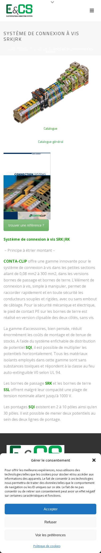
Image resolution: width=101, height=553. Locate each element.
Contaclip (43, 49)
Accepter (51, 509)
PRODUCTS (26, 49)
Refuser (50, 522)
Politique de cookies (46, 546)
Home (12, 49)
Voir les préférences (50, 535)
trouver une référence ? (26, 225)
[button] (94, 460)
